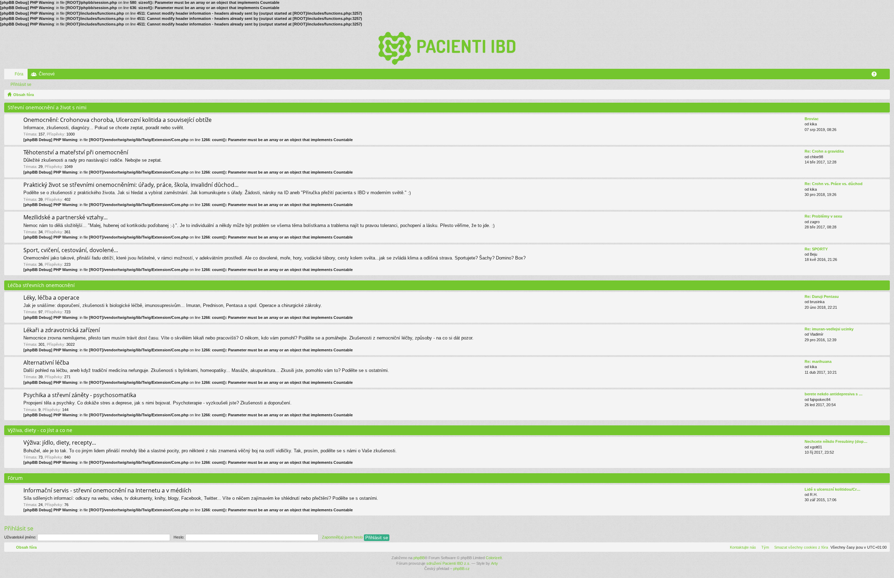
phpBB (419, 558)
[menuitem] (799, 547)
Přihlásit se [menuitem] (886, 75)
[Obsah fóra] (447, 48)
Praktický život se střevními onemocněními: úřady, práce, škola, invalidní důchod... (131, 185)
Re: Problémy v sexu (823, 216)
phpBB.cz (461, 568)
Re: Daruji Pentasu (822, 296)
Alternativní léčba (46, 362)
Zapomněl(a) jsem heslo (342, 537)
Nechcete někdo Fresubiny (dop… (836, 441)
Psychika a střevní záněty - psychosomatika (79, 395)
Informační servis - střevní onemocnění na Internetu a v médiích (107, 490)
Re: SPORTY (816, 249)
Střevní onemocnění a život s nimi (47, 107)
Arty (494, 563)
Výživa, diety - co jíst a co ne (40, 430)
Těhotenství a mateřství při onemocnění (75, 152)
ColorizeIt (494, 558)
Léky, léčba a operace (51, 297)
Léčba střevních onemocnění (41, 285)
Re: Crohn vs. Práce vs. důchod (834, 184)
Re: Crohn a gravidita (824, 151)
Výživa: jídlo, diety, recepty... (59, 442)
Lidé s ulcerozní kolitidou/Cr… (832, 489)
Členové (47, 74)
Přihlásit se (20, 84)
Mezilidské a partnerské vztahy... (65, 217)
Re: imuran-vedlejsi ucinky (829, 329)
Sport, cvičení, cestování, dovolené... (70, 250)
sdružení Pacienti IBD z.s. (448, 563)
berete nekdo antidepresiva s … (834, 394)
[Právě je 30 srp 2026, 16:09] (883, 95)
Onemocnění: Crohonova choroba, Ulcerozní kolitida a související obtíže (117, 120)
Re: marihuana (818, 361)
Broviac (812, 119)
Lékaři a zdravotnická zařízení (61, 330)
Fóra (19, 74)
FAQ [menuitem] (876, 75)
